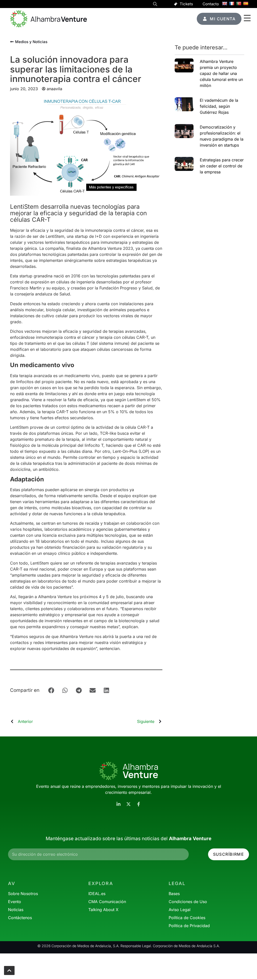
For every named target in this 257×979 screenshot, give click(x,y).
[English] (224, 4)
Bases (174, 893)
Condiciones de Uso (188, 901)
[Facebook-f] (138, 804)
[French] (231, 4)
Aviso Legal (179, 909)
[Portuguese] (238, 4)
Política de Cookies (187, 917)
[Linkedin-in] (118, 804)
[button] (155, 5)
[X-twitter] (128, 804)
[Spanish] (245, 4)
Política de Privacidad (189, 925)
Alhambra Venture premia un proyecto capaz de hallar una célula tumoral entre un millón (221, 73)
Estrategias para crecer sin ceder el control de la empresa (222, 165)
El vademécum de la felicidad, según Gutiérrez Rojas (219, 106)
